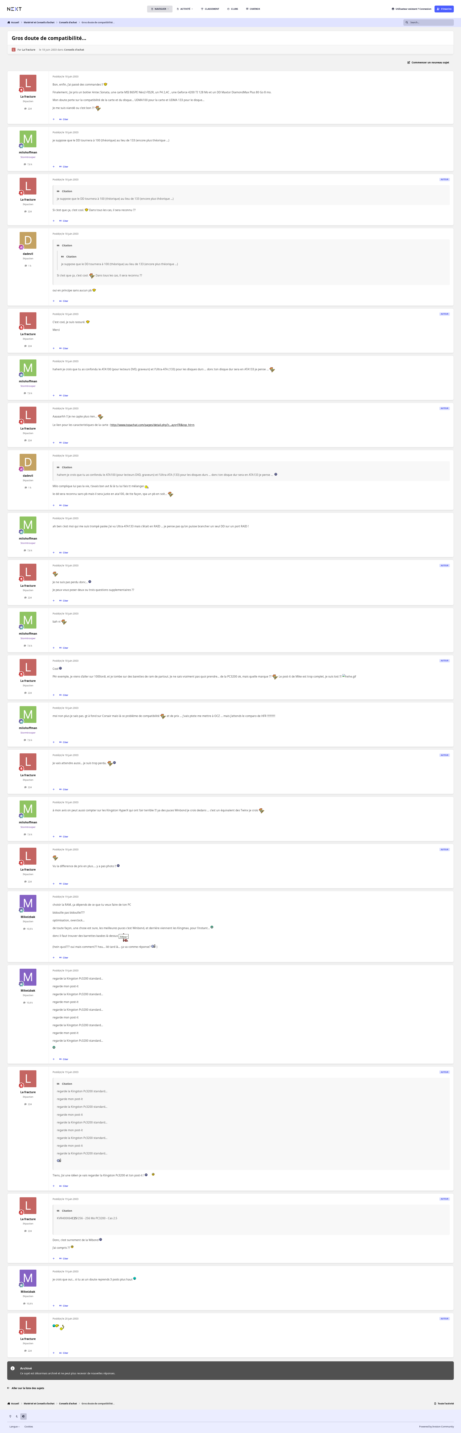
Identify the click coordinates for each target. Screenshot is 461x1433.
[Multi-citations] (53, 119)
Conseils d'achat (74, 49)
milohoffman (28, 152)
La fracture (28, 49)
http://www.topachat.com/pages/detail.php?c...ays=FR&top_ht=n (152, 425)
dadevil (28, 254)
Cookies (28, 1426)
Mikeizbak (28, 917)
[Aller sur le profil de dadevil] (28, 240)
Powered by (436, 1426)
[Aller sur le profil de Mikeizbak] (28, 903)
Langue (14, 1426)
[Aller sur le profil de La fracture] (13, 50)
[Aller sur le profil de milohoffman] (28, 139)
